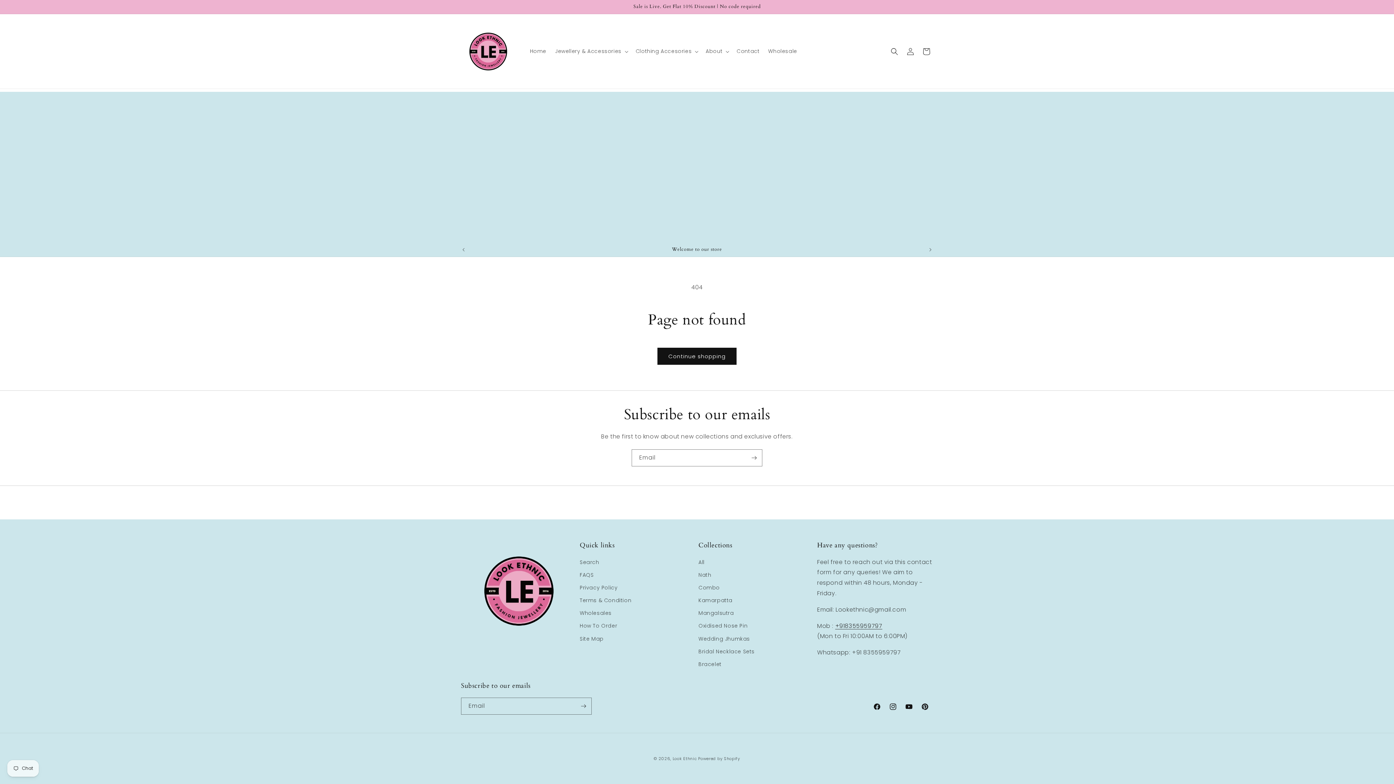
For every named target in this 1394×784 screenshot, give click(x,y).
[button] (591, 51)
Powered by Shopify (719, 758)
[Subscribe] (754, 457)
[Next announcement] (930, 250)
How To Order (598, 625)
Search (589, 562)
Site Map (592, 638)
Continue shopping (697, 356)
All (701, 562)
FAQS (587, 575)
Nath (704, 575)
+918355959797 (859, 626)
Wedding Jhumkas (724, 638)
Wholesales (596, 613)
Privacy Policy (598, 587)
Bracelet (710, 664)
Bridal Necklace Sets (726, 651)
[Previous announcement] (464, 250)
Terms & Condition (605, 600)
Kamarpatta (715, 600)
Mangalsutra (716, 613)
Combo (709, 587)
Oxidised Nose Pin (722, 625)
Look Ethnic (685, 758)
